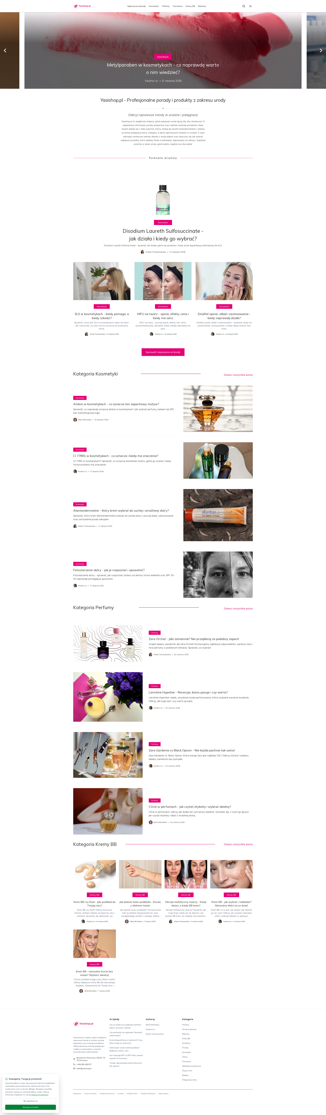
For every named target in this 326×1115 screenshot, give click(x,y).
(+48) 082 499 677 (84, 1064)
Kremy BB (190, 6)
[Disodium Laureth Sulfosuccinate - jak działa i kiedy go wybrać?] (163, 211)
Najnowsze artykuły (136, 6)
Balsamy (202, 6)
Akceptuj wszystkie (30, 1107)
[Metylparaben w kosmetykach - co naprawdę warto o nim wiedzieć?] (163, 50)
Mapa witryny (163, 1093)
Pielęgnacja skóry (189, 1080)
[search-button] (243, 6)
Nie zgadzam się (31, 1101)
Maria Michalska (152, 1025)
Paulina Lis (150, 1029)
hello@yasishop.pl (84, 1068)
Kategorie (187, 1019)
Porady (185, 1048)
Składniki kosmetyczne (191, 1066)
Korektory (186, 1043)
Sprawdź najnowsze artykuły (163, 352)
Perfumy (166, 6)
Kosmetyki (154, 6)
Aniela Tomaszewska (155, 1034)
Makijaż (185, 1075)
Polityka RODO (132, 1093)
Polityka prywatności (107, 1093)
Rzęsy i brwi (187, 1070)
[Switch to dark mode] (250, 6)
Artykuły (114, 1019)
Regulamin (77, 1093)
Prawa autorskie (90, 1093)
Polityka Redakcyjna (148, 1093)
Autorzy (150, 1019)
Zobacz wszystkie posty (238, 374)
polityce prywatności (39, 1095)
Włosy (185, 1057)
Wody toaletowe (189, 1029)
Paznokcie (178, 6)
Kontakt (121, 1093)
